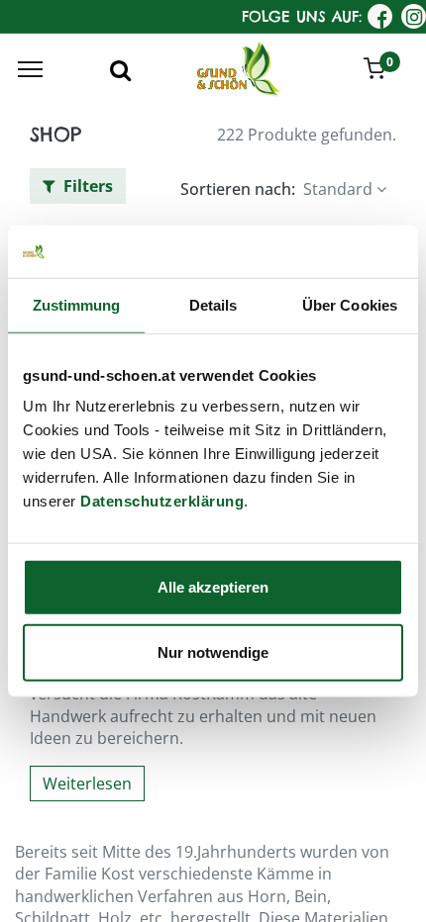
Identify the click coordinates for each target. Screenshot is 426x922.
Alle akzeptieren (213, 587)
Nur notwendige (213, 651)
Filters (86, 186)
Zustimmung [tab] (77, 304)
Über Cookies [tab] (349, 304)
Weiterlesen (87, 783)
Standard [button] (338, 189)
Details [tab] (213, 304)
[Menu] (30, 69)
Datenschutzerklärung (162, 501)
